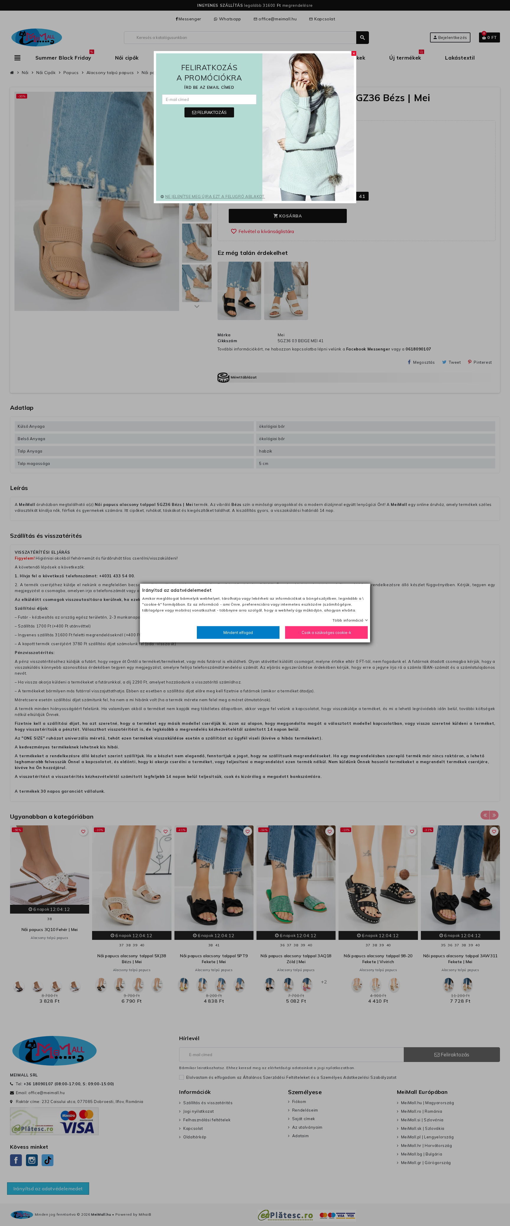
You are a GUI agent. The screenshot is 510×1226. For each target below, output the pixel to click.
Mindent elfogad (238, 632)
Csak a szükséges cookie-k (326, 632)
